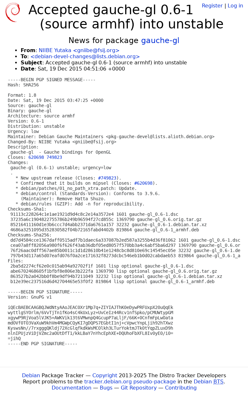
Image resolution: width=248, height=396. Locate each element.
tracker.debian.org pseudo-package (130, 382)
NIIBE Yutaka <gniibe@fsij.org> (79, 50)
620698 (36, 157)
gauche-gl (160, 40)
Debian (31, 375)
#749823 (107, 178)
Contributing (181, 388)
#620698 (143, 183)
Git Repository (139, 388)
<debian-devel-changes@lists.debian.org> (85, 56)
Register (212, 6)
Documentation (71, 388)
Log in (235, 6)
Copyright (104, 375)
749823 (54, 157)
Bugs (106, 388)
